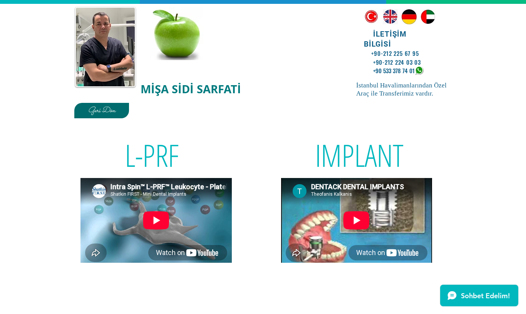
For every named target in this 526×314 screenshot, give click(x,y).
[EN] (390, 16)
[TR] (371, 16)
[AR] (428, 16)
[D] (409, 16)
